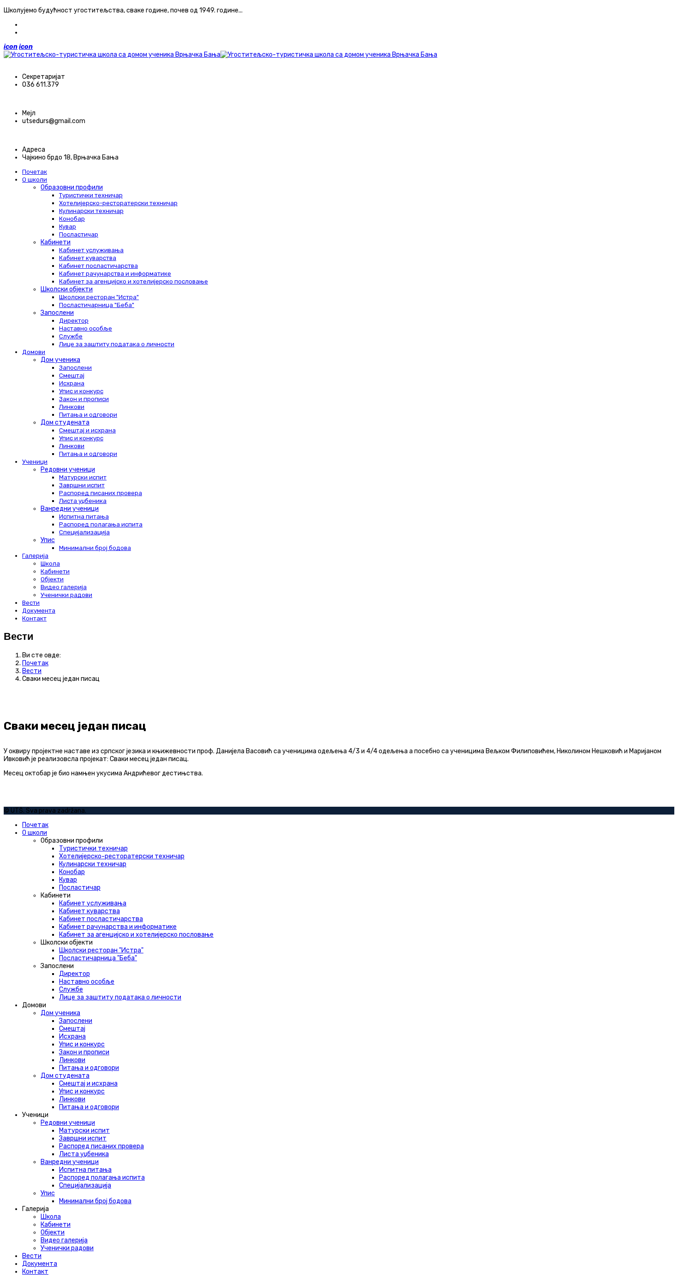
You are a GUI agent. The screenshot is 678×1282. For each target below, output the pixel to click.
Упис (48, 540)
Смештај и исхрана (87, 430)
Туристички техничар (91, 195)
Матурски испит (83, 477)
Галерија (35, 555)
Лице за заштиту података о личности (116, 344)
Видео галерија (64, 587)
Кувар (67, 226)
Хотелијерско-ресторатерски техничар (118, 203)
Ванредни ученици (70, 509)
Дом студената (65, 422)
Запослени (57, 313)
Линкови (71, 406)
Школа (50, 563)
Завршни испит (82, 485)
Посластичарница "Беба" (96, 304)
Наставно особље (85, 328)
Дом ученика (60, 360)
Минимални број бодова (95, 547)
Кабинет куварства (87, 257)
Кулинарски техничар (91, 210)
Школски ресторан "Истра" (99, 297)
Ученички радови (66, 594)
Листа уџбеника (83, 500)
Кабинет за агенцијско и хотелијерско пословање (133, 281)
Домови (33, 352)
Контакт (34, 618)
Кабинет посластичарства (98, 265)
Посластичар (78, 234)
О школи (34, 179)
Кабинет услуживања (91, 250)
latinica (33, 32)
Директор (74, 320)
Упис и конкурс (81, 391)
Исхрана (71, 383)
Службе (71, 336)
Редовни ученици (68, 469)
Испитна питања (84, 516)
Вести (31, 602)
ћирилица (37, 25)
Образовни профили (72, 187)
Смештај (71, 375)
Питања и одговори (88, 414)
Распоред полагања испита (101, 524)
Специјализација (84, 532)
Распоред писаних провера (100, 493)
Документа (38, 610)
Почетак (34, 171)
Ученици (35, 461)
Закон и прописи (84, 399)
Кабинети (56, 242)
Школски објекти (67, 289)
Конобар (72, 218)
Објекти (52, 579)
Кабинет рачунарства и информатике (115, 273)
